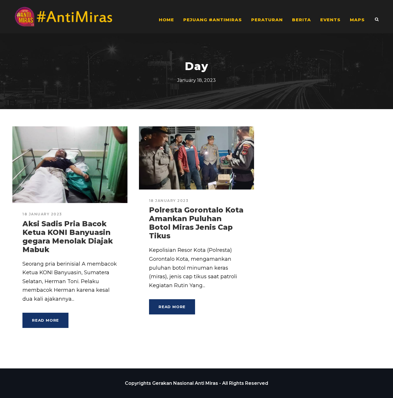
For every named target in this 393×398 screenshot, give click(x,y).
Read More (45, 320)
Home (166, 19)
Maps (357, 19)
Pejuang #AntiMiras (212, 19)
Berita (301, 19)
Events (330, 19)
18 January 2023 (42, 214)
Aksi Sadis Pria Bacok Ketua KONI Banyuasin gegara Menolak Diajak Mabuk (67, 236)
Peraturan (267, 19)
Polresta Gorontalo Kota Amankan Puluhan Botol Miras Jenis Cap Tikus (196, 223)
